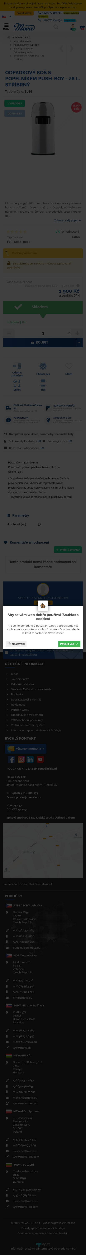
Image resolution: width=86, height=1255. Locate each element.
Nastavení (18, 643)
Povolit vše (67, 643)
